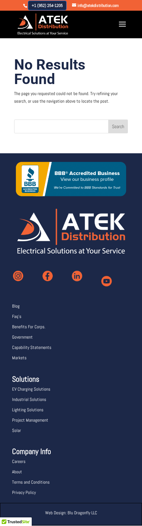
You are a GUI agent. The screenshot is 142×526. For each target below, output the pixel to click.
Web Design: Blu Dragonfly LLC (71, 513)
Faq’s (16, 316)
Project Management (30, 420)
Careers (19, 461)
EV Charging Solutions (31, 389)
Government (22, 337)
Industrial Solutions (29, 399)
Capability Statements (31, 347)
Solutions (25, 379)
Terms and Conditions (31, 482)
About (17, 472)
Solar (16, 430)
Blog (16, 306)
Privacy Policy (24, 492)
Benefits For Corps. (28, 327)
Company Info (31, 451)
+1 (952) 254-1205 (47, 5)
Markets (19, 358)
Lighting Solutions (27, 410)
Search (118, 126)
